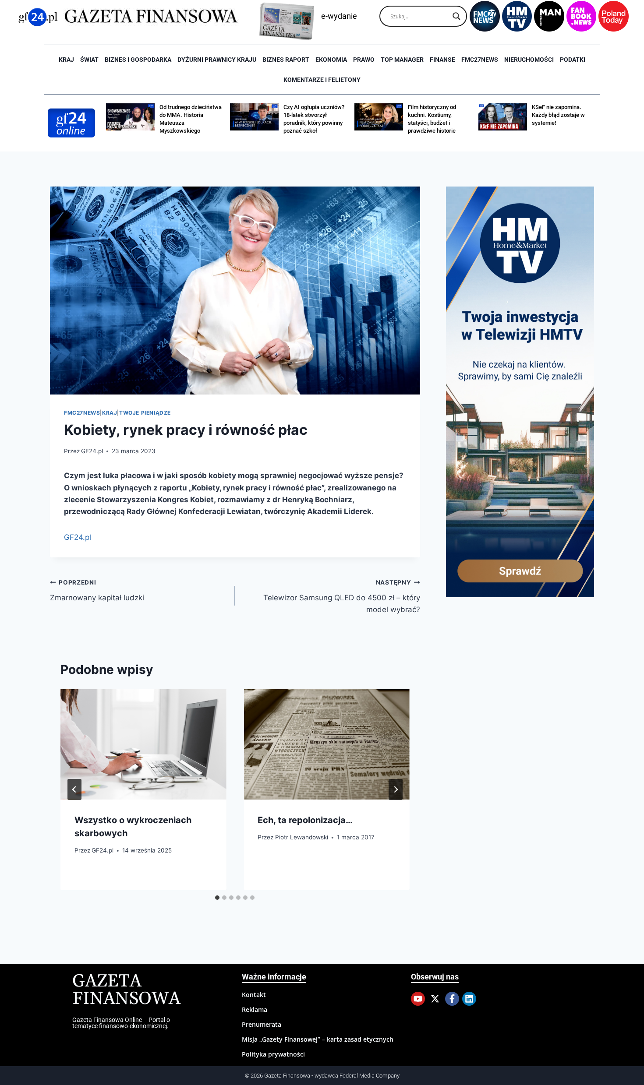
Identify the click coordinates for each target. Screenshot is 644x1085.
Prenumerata (261, 1024)
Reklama (254, 1009)
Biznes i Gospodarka (138, 59)
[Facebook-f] (452, 999)
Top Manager (402, 59)
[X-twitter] (435, 999)
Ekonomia (331, 59)
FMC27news (479, 59)
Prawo (364, 59)
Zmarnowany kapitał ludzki (97, 590)
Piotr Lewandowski (301, 837)
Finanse (442, 59)
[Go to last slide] (74, 789)
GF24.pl (92, 450)
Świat (89, 59)
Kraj (66, 59)
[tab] (217, 897)
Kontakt (254, 994)
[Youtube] (418, 999)
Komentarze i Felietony (322, 79)
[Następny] (396, 789)
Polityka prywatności (273, 1054)
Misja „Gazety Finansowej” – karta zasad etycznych (317, 1039)
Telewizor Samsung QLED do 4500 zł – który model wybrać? (341, 596)
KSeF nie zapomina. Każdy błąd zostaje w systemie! (558, 115)
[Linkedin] (469, 999)
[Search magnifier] (456, 16)
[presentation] (143, 744)
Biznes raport (285, 59)
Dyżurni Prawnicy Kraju (216, 59)
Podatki (572, 59)
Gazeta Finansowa (126, 990)
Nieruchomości (529, 59)
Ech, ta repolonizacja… (305, 820)
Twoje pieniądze (145, 412)
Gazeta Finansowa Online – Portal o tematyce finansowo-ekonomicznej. (121, 1022)
